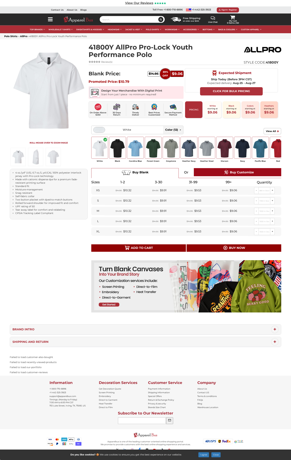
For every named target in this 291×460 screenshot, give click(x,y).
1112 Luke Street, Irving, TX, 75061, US (68, 405)
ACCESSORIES (190, 29)
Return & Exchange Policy (161, 400)
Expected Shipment (234, 73)
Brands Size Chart (157, 407)
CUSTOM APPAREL (250, 29)
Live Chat (213, 22)
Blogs (83, 9)
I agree (203, 454)
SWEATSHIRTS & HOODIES (89, 29)
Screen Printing (107, 392)
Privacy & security (157, 403)
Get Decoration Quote (110, 388)
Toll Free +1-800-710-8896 (168, 9)
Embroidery (105, 396)
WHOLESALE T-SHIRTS (59, 29)
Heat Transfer (105, 403)
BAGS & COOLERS (226, 29)
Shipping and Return (30, 341)
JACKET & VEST (132, 29)
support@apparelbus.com (63, 396)
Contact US (203, 392)
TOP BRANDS (36, 29)
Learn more (189, 454)
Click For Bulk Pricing (231, 91)
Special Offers (155, 396)
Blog (199, 403)
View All (271, 131)
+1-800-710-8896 (58, 388)
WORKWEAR (171, 29)
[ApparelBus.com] (80, 19)
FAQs (200, 400)
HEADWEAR (113, 29)
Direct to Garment (108, 400)
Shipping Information (159, 392)
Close (216, 454)
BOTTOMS (207, 29)
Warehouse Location (207, 407)
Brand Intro (23, 329)
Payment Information (159, 388)
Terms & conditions (207, 396)
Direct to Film (106, 407)
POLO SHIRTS (152, 29)
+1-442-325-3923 (201, 9)
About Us (72, 9)
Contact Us (57, 9)
